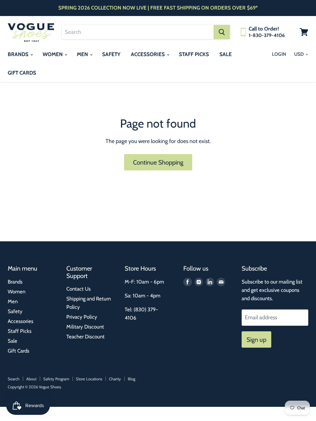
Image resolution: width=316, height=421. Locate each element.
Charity (115, 378)
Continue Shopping (158, 162)
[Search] (222, 32)
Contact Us (78, 289)
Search (13, 378)
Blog (131, 378)
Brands (19, 54)
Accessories (148, 54)
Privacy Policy (81, 317)
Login (279, 54)
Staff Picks (194, 54)
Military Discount (85, 327)
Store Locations (89, 378)
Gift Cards (22, 73)
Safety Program (56, 378)
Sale (225, 54)
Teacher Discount (85, 336)
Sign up (256, 339)
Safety (111, 54)
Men (83, 54)
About (31, 378)
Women (53, 54)
